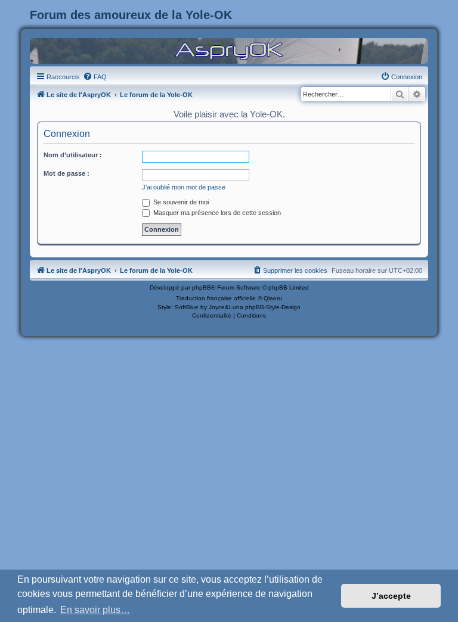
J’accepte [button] (391, 596)
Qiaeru (273, 298)
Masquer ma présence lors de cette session (216, 212)
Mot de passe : (66, 173)
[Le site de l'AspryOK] (229, 50)
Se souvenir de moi (180, 202)
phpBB (201, 287)
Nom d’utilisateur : (73, 154)
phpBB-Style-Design (273, 307)
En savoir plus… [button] (95, 610)
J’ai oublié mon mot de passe (183, 187)
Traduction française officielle (216, 298)
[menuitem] (95, 77)
